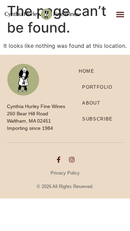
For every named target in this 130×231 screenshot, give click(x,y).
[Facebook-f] (58, 160)
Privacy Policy (65, 173)
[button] (120, 14)
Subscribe (97, 119)
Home (86, 71)
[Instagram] (72, 160)
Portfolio (97, 87)
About (91, 103)
